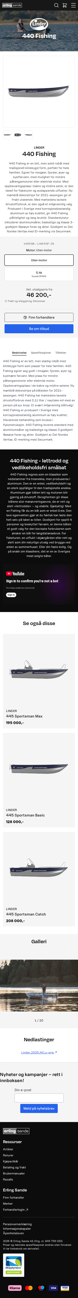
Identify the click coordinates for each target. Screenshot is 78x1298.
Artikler (8, 1149)
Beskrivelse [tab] (19, 352)
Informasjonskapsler (17, 1228)
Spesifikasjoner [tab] (41, 352)
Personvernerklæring (17, 1224)
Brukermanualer (14, 1173)
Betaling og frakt (14, 1167)
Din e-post (23, 1090)
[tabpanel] (39, 400)
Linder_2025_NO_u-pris (37, 1052)
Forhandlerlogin (14, 1209)
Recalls (8, 1179)
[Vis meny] (73, 5)
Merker (8, 1203)
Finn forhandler (13, 1197)
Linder (39, 147)
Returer (8, 1155)
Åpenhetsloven (13, 1233)
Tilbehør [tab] (60, 352)
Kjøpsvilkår (10, 1161)
